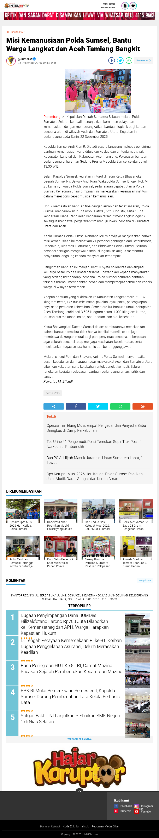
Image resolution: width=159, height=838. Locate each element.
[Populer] (133, 5)
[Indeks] (125, 5)
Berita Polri (18, 32)
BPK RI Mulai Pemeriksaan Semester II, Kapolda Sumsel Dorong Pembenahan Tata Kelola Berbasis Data (70, 696)
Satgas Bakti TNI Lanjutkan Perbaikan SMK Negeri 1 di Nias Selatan (70, 718)
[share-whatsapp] (129, 60)
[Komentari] (142, 406)
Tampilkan (144, 580)
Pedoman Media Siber (105, 826)
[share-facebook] (111, 60)
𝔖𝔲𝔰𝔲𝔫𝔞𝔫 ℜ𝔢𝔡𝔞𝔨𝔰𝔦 (50, 826)
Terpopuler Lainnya (79, 739)
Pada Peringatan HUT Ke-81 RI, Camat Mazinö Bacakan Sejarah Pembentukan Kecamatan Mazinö (71, 668)
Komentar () (143, 60)
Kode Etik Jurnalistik (76, 826)
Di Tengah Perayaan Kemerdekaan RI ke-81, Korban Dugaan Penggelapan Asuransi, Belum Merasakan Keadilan (71, 646)
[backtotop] (79, 792)
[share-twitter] (120, 60)
